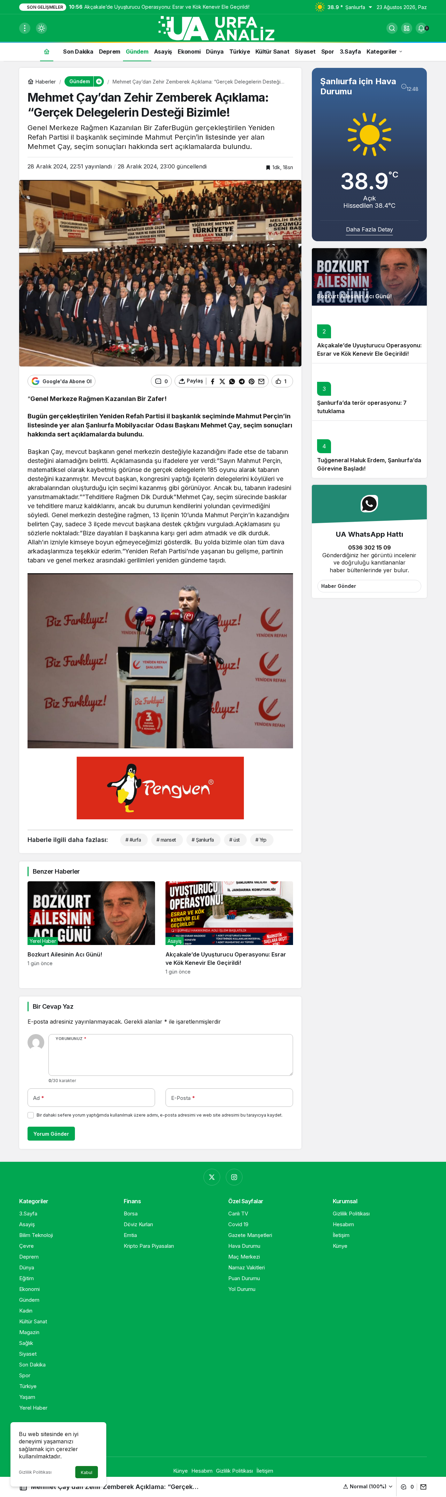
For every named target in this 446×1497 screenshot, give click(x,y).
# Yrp (261, 840)
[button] (406, 28)
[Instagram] (234, 1177)
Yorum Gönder (51, 1134)
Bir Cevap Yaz (53, 1006)
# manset (166, 840)
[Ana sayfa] (47, 51)
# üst (234, 840)
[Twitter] (211, 1177)
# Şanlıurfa (203, 840)
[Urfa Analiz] (223, 27)
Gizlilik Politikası (35, 1472)
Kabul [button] (86, 1472)
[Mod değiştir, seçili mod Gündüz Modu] (41, 28)
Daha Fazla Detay (369, 229)
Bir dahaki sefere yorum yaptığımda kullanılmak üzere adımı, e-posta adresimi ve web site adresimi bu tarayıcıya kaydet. (160, 1115)
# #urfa (133, 840)
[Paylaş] (422, 1486)
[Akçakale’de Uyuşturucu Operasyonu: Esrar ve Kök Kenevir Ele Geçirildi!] (229, 928)
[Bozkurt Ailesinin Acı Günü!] (91, 928)
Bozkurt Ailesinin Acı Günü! (354, 296)
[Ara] (392, 28)
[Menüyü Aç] (24, 28)
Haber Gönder (338, 586)
